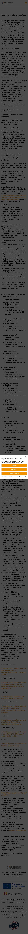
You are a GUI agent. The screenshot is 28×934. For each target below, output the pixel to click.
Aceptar (14, 465)
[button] (26, 457)
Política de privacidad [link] (16, 476)
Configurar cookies (14, 473)
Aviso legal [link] (24, 476)
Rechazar (14, 469)
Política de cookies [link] (6, 476)
